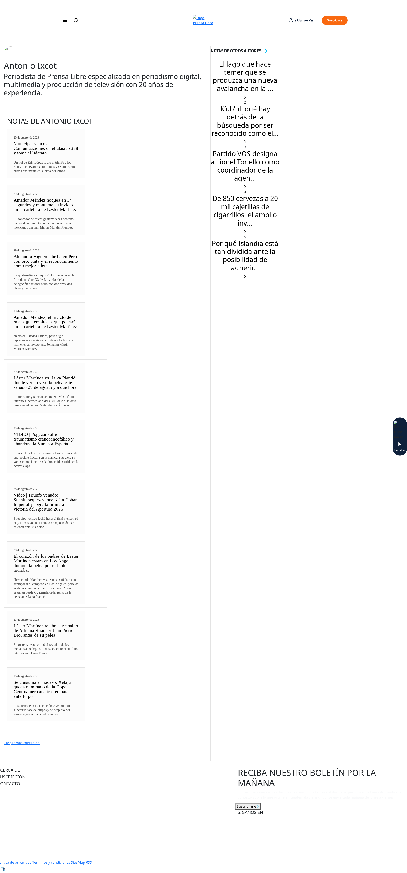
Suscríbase (335, 20)
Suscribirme (247, 806)
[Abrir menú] (65, 20)
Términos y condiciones (51, 862)
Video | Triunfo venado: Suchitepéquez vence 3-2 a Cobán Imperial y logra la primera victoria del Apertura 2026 (46, 502)
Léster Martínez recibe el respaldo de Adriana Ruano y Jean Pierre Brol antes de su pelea (46, 630)
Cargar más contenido (22, 743)
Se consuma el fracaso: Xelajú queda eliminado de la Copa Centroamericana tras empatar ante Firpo (42, 689)
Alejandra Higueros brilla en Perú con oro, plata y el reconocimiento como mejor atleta (46, 261)
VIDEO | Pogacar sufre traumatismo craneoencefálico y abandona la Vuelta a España (44, 439)
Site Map (78, 862)
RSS (89, 862)
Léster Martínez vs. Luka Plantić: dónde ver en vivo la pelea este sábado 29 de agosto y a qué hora (45, 382)
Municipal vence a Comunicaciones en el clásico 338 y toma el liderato (46, 148)
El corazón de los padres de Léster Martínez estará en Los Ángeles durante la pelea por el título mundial (46, 563)
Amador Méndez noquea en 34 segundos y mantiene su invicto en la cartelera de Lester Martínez (45, 204)
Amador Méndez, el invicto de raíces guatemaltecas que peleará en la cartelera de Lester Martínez (45, 321)
